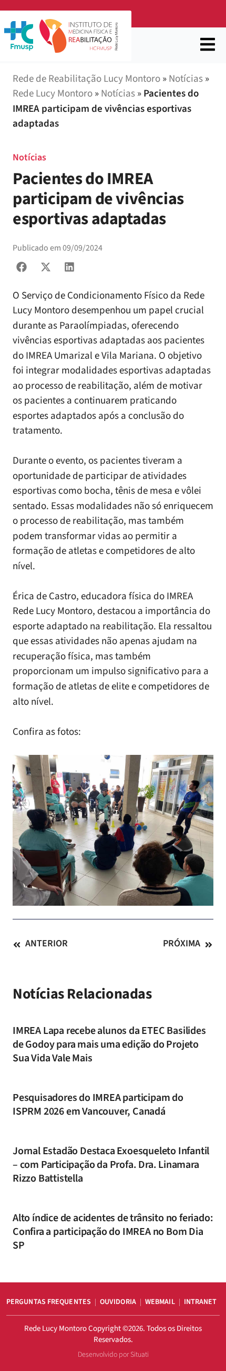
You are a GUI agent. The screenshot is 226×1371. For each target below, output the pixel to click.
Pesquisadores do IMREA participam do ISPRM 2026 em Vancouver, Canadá (98, 1104)
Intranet (200, 1302)
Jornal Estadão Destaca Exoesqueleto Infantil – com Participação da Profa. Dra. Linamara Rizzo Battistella (111, 1165)
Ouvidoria (118, 1302)
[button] (21, 267)
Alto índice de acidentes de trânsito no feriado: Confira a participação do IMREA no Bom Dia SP (113, 1232)
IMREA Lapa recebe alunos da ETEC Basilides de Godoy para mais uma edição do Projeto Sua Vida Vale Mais (109, 1044)
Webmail (160, 1302)
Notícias (29, 157)
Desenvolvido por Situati (113, 1354)
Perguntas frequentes (48, 1302)
